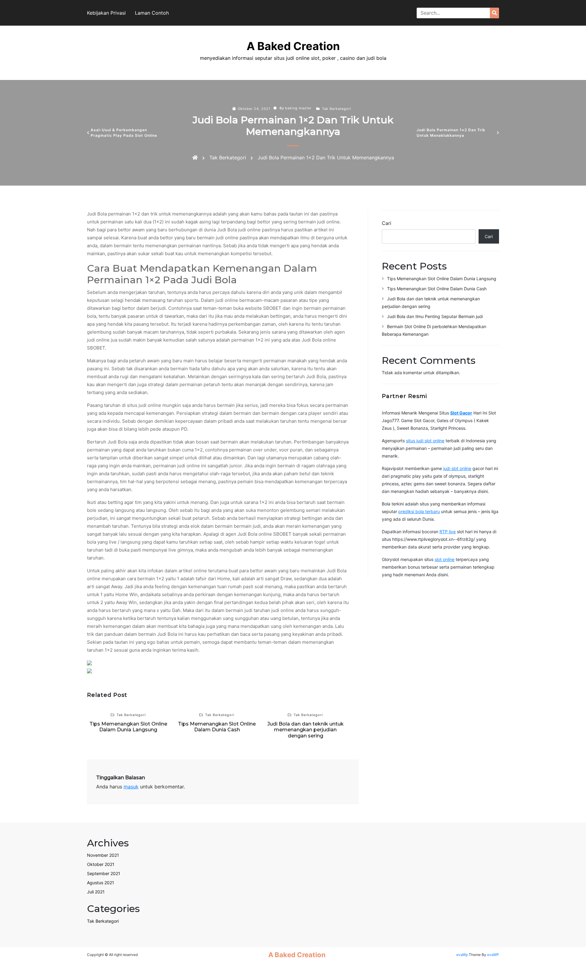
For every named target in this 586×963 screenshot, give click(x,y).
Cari (386, 223)
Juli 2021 (96, 891)
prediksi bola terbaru (419, 511)
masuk (131, 787)
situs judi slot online (425, 440)
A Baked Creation (293, 46)
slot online (444, 559)
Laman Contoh (152, 13)
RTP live (448, 531)
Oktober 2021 (100, 864)
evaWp (462, 954)
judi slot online (457, 468)
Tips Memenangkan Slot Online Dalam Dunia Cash (437, 288)
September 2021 (103, 873)
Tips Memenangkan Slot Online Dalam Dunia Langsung (441, 278)
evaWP (493, 954)
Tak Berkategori (336, 109)
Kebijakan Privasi (106, 13)
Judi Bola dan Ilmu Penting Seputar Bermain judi (435, 316)
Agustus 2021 (100, 882)
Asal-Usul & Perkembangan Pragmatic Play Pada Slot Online (124, 133)
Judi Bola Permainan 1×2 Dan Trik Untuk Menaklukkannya (451, 133)
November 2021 (103, 855)
